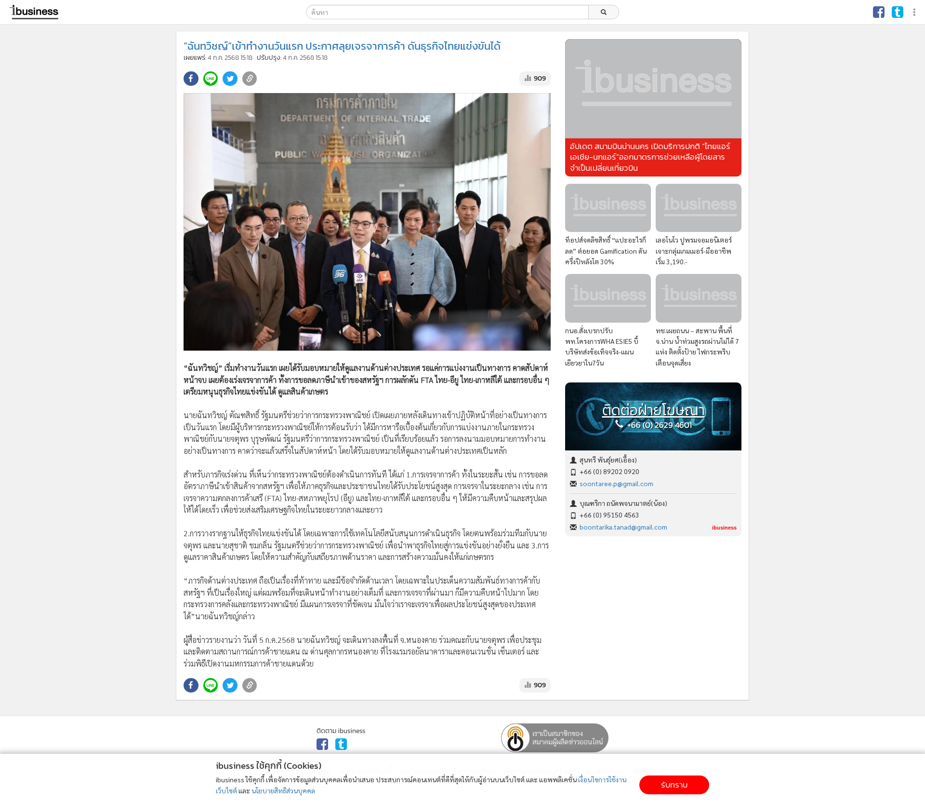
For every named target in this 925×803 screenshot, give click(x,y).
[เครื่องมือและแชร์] (915, 12)
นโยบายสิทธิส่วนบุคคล (283, 790)
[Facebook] (879, 12)
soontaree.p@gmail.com (616, 483)
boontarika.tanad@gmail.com (623, 526)
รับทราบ (674, 785)
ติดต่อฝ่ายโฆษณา (653, 410)
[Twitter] (897, 12)
